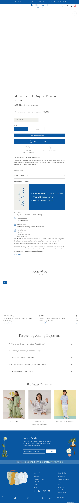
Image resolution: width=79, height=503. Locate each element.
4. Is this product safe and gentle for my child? (28, 364)
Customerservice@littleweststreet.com (28, 498)
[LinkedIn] (50, 491)
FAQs (59, 482)
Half (37, 129)
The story (37, 476)
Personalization (39, 479)
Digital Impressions (71, 502)
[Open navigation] (17, 6)
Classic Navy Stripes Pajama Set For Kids (17, 318)
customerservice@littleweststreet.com (31, 227)
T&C (59, 484)
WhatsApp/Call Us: (55, 498)
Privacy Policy (62, 492)
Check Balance (63, 490)
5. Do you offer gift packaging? (21, 371)
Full (21, 129)
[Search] (67, 5)
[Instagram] (40, 491)
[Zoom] (74, 13)
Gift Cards (61, 487)
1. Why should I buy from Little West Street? (27, 344)
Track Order (61, 476)
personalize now (8, 323)
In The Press (38, 482)
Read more (17, 254)
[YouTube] (45, 491)
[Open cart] (75, 5)
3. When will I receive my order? (22, 358)
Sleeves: (16, 125)
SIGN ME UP (51, 452)
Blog (35, 487)
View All (40, 275)
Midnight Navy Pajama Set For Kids (52, 318)
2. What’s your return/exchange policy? (25, 351)
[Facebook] (35, 491)
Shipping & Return (64, 479)
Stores (36, 484)
